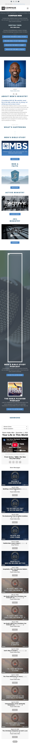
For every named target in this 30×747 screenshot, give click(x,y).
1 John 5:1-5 (18, 705)
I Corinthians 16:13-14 (8, 100)
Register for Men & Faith (15, 49)
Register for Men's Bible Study (15, 36)
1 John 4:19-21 (15, 732)
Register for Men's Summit (15, 45)
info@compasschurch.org (19, 4)
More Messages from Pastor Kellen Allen (15, 454)
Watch (14, 495)
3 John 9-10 (15, 517)
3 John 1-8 (23, 543)
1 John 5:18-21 (19, 597)
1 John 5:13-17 (19, 624)
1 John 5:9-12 (22, 650)
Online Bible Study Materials (15, 41)
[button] (27, 8)
